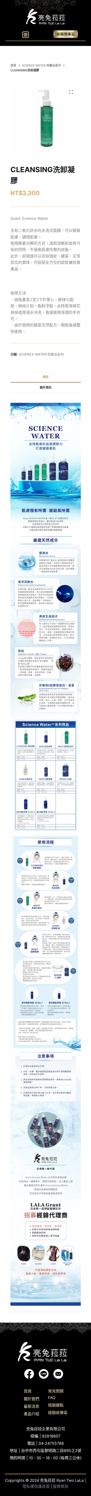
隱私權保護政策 (36, 1486)
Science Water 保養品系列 (41, 354)
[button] (25, 35)
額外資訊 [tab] (45, 387)
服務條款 (60, 1486)
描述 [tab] (46, 377)
